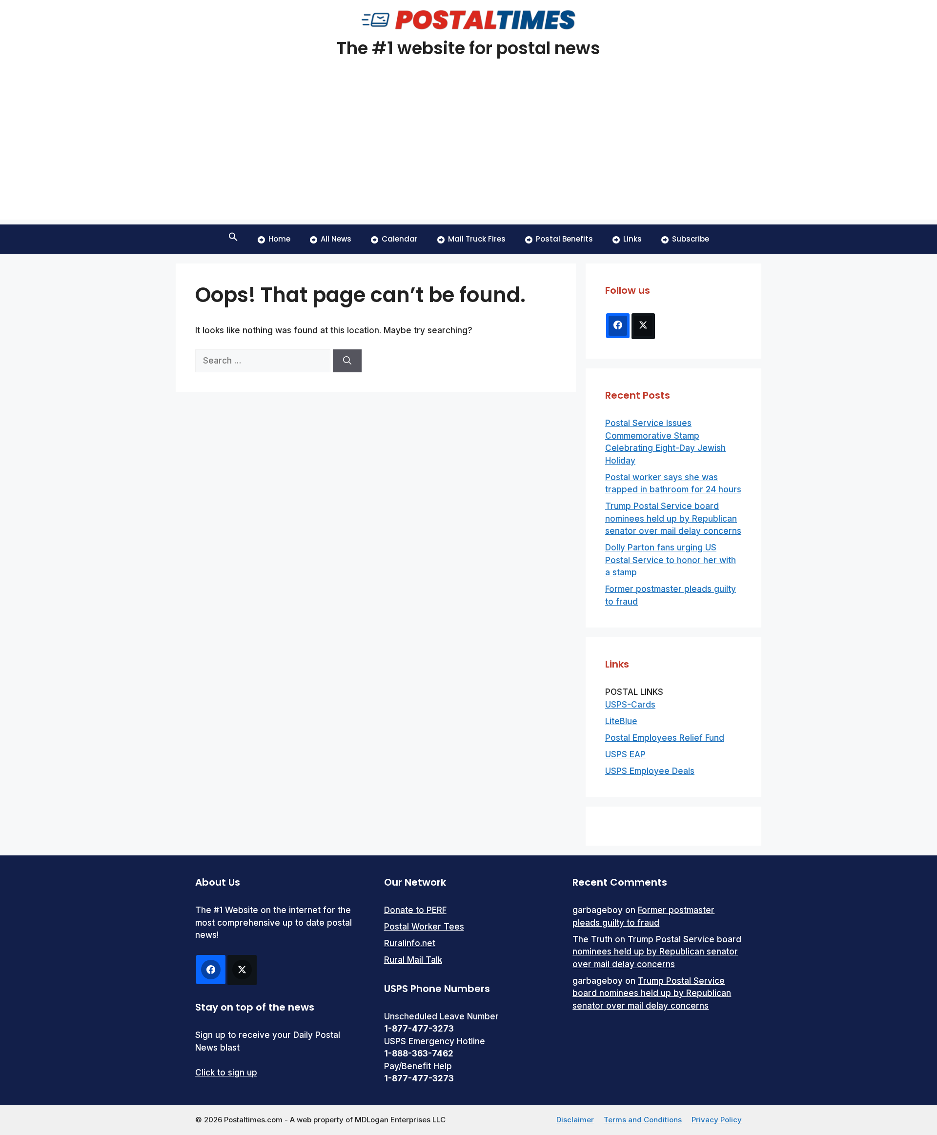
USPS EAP (625, 754)
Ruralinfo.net (409, 943)
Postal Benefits (564, 239)
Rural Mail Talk (413, 960)
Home (279, 239)
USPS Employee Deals (649, 771)
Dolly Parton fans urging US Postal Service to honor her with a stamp (670, 560)
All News (336, 239)
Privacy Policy (717, 1119)
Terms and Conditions (643, 1119)
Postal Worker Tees (424, 927)
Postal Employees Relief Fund (664, 738)
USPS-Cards (630, 704)
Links (632, 239)
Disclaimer (575, 1119)
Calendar (400, 239)
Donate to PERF (415, 910)
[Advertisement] (468, 151)
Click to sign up (226, 1072)
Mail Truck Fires (477, 239)
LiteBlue (621, 721)
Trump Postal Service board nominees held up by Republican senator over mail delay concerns (673, 518)
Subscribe (690, 239)
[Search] (347, 361)
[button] (233, 239)
